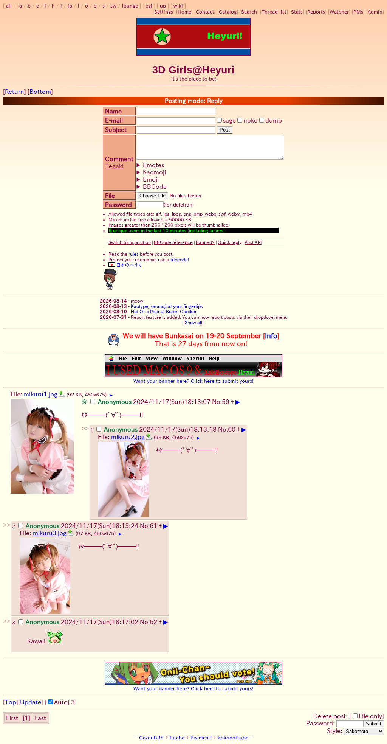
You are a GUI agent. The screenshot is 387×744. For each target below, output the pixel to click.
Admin (375, 11)
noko (250, 120)
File (110, 196)
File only (370, 716)
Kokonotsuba (233, 737)
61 (153, 526)
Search (249, 11)
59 (225, 402)
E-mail (114, 120)
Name (113, 111)
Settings (163, 11)
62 (153, 622)
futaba (177, 737)
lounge (130, 5)
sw (113, 5)
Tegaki (114, 166)
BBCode (155, 186)
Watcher (339, 11)
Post (225, 130)
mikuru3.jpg (50, 533)
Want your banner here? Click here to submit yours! (193, 381)
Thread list (274, 11)
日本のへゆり (128, 264)
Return (14, 92)
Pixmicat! (201, 737)
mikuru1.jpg (40, 394)
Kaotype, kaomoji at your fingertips (167, 306)
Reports (316, 11)
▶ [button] (111, 395)
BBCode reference (173, 242)
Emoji (151, 179)
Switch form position (129, 242)
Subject (116, 130)
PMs (358, 11)
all (9, 5)
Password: (321, 723)
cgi (149, 5)
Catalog (228, 11)
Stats (297, 11)
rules (133, 254)
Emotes (153, 165)
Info (271, 335)
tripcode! (179, 259)
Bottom (40, 92)
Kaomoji (154, 172)
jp (70, 5)
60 (231, 429)
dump (273, 120)
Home (184, 11)
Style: (335, 731)
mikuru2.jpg (128, 437)
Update (30, 702)
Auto (61, 702)
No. (217, 402)
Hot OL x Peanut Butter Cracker (164, 311)
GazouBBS (151, 737)
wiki (178, 5)
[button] (84, 401)
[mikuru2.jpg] (149, 437)
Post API (253, 242)
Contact (205, 11)
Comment (119, 159)
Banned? (205, 242)
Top (10, 702)
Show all (193, 322)
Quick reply (229, 242)
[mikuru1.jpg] (62, 394)
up (163, 5)
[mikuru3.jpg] (71, 533)
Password (118, 205)
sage (229, 120)
